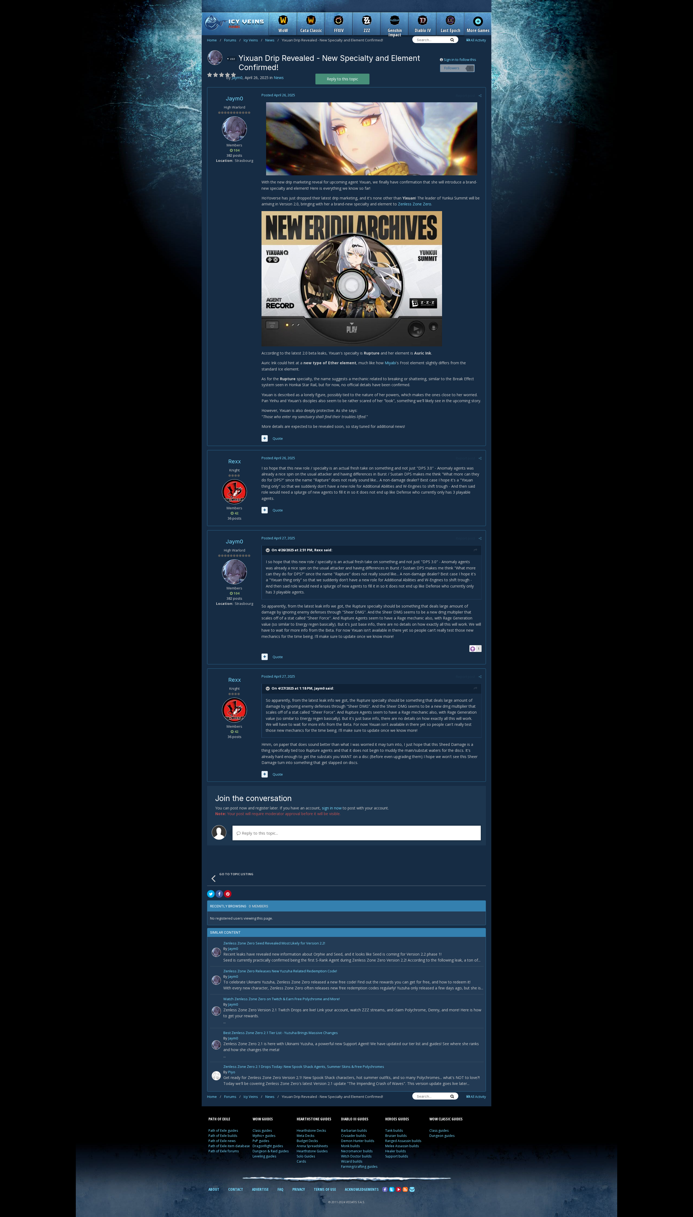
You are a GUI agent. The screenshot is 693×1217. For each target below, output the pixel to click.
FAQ (280, 1189)
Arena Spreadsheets (312, 1146)
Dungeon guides (442, 1135)
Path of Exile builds (222, 1135)
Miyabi (390, 362)
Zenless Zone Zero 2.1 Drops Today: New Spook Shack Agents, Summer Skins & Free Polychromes (303, 1067)
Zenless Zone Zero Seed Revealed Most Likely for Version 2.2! (274, 944)
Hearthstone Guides (312, 1151)
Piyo (231, 1072)
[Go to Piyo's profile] (216, 1075)
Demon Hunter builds (357, 1141)
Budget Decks (307, 1141)
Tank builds (394, 1130)
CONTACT (235, 1189)
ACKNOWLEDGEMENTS (362, 1189)
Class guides (262, 1130)
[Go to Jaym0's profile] (215, 57)
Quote (278, 438)
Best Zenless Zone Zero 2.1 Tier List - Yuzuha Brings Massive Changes (280, 1033)
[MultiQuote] (264, 438)
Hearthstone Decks (311, 1130)
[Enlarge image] (371, 138)
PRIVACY (298, 1189)
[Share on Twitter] (211, 894)
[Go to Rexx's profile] (234, 491)
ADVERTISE (260, 1189)
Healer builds (395, 1151)
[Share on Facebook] (219, 894)
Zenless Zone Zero (414, 203)
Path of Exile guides (223, 1130)
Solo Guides (306, 1156)
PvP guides (261, 1141)
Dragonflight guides (268, 1146)
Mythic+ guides (264, 1135)
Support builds (396, 1156)
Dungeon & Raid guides (271, 1151)
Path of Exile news (222, 1141)
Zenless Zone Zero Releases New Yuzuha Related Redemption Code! (280, 971)
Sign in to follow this (460, 59)
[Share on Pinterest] (227, 894)
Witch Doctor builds (356, 1156)
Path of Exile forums (223, 1151)
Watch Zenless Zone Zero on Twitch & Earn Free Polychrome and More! (281, 999)
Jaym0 (234, 98)
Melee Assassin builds (402, 1146)
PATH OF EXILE (219, 1118)
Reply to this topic (342, 78)
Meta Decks (305, 1135)
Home (214, 40)
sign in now (332, 808)
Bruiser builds (396, 1135)
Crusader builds (353, 1135)
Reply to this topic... (259, 833)
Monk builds (350, 1146)
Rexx (234, 461)
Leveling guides (264, 1156)
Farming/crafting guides (359, 1166)
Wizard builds (351, 1161)
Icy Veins (253, 40)
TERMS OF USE (325, 1189)
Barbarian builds (354, 1130)
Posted (278, 95)
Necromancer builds (356, 1151)
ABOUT (213, 1189)
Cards (301, 1161)
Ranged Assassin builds (403, 1141)
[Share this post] (480, 95)
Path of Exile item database (229, 1146)
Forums (232, 40)
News (272, 40)
